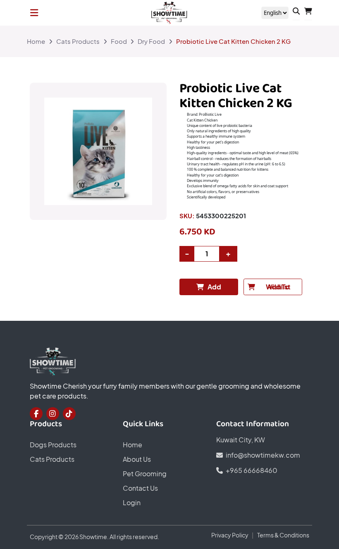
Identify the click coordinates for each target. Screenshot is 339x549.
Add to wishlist (278, 287)
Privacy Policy (229, 535)
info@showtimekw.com (263, 455)
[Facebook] (36, 413)
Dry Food (151, 41)
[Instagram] (52, 413)
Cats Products (78, 41)
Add (214, 287)
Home (36, 41)
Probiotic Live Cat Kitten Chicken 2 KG (233, 41)
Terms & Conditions (283, 535)
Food (119, 41)
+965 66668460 (251, 470)
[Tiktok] (69, 413)
